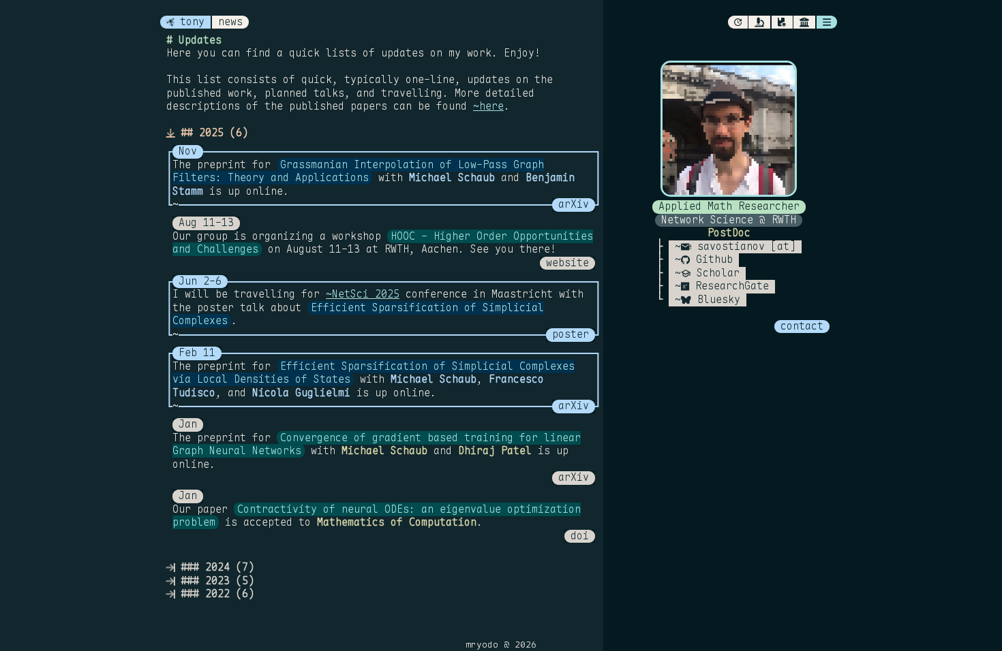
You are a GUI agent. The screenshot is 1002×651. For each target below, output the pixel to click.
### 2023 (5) (214, 581)
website (567, 263)
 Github (707, 259)
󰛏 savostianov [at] (738, 246)
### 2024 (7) (214, 567)
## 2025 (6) (211, 133)
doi (580, 536)
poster (570, 334)
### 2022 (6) (214, 594)
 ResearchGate (725, 286)
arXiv (573, 204)
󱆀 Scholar (710, 273)
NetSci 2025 (365, 294)
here (491, 106)
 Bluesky (710, 299)
